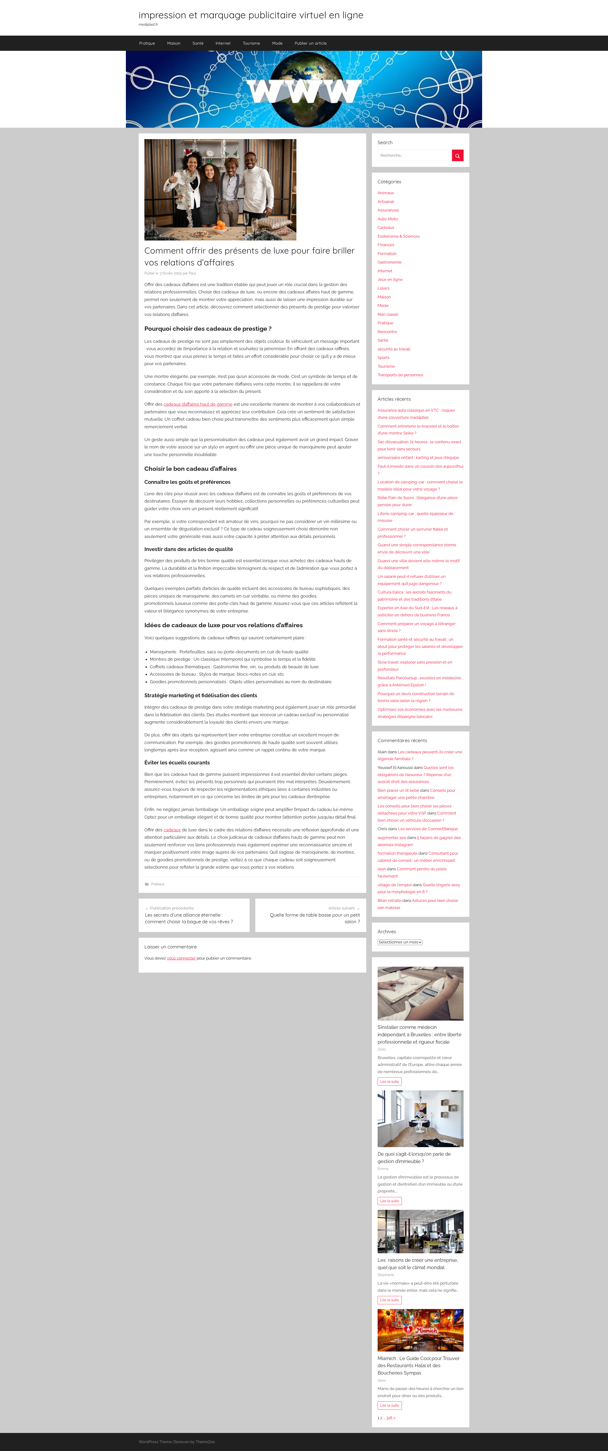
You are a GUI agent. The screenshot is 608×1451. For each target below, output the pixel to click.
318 (389, 1417)
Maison (173, 43)
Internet (223, 43)
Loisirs (384, 288)
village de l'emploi (395, 884)
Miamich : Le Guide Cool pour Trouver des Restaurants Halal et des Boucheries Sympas (419, 1366)
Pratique (147, 43)
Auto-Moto (388, 219)
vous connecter (181, 958)
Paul (192, 273)
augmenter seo (392, 837)
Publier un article (311, 43)
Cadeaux (386, 227)
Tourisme (251, 43)
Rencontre (387, 331)
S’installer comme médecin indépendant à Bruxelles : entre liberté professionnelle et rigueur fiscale (419, 1034)
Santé (198, 43)
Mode (277, 43)
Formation (387, 253)
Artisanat (386, 201)
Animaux (386, 192)
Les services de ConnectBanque (428, 828)
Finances (386, 244)
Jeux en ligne (390, 279)
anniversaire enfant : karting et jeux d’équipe (418, 457)
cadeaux (172, 829)
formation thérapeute (398, 853)
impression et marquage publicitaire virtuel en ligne (251, 15)
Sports (384, 357)
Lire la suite (389, 1081)
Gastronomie (390, 262)
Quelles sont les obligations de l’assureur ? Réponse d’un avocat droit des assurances (416, 774)
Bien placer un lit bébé (398, 790)
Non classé (388, 314)
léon (382, 869)
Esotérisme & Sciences (399, 236)
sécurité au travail (394, 349)
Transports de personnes (400, 374)
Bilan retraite (389, 900)
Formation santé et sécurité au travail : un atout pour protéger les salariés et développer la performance (420, 646)
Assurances (388, 210)
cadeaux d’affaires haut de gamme (198, 404)
